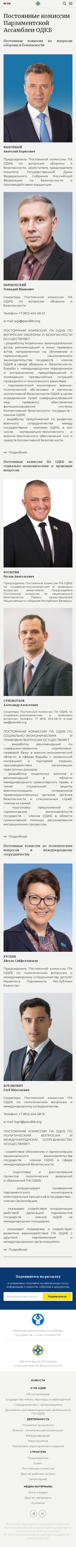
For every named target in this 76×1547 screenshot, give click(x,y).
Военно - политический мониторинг (38, 1430)
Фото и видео (38, 1492)
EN (7, 3)
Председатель (38, 1458)
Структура (38, 1451)
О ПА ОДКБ (38, 1388)
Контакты (38, 1503)
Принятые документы (38, 1425)
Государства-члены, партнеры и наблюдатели (38, 1399)
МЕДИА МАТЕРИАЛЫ (38, 1486)
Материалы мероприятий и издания (38, 1446)
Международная (38, 1435)
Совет (38, 1463)
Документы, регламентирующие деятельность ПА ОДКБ (38, 1411)
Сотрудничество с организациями (38, 1404)
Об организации (38, 1394)
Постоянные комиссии (38, 1468)
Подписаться (57, 1296)
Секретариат (38, 1479)
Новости (38, 1380)
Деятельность (38, 1419)
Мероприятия (38, 1441)
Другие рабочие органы (38, 1473)
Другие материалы (38, 1497)
